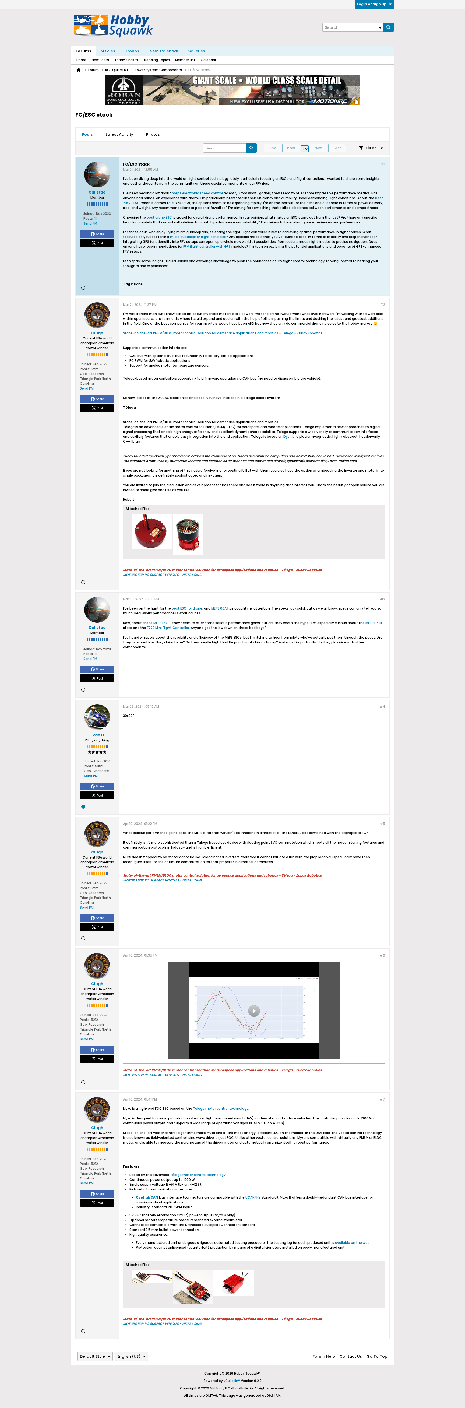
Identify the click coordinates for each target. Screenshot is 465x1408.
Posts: (88, 218)
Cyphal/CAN (147, 1197)
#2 (382, 304)
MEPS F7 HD (374, 623)
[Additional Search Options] (380, 27)
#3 (382, 599)
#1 (383, 164)
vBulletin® (232, 1380)
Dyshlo (289, 436)
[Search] (388, 27)
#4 (382, 706)
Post (100, 243)
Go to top (377, 1356)
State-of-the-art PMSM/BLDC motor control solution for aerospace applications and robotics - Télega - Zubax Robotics (222, 333)
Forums (83, 51)
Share (100, 234)
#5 (382, 823)
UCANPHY (252, 1197)
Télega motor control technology (220, 1108)
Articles (107, 51)
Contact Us (351, 1356)
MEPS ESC (160, 623)
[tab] (87, 135)
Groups (131, 51)
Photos (153, 134)
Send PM (90, 223)
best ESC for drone (187, 608)
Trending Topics (156, 60)
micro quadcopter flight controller (198, 236)
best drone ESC (159, 217)
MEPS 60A (219, 608)
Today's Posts (126, 60)
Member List (185, 60)
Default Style (92, 1356)
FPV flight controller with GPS (207, 246)
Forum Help (324, 1356)
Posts (87, 134)
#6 (382, 955)
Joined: (89, 213)
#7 (382, 1099)
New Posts (100, 60)
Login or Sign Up (371, 4)
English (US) (128, 1356)
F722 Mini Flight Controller (168, 627)
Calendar (208, 60)
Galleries (196, 51)
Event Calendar (163, 51)
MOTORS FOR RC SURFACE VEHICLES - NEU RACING (162, 574)
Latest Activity (119, 134)
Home (81, 60)
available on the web (352, 1242)
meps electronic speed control (197, 193)
